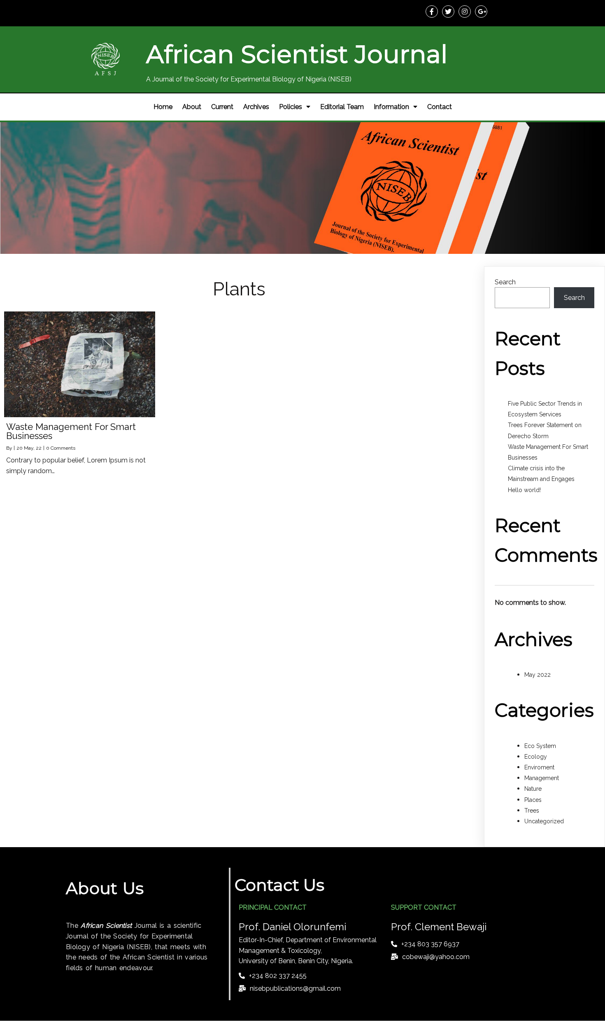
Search (505, 282)
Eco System (540, 746)
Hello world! (524, 490)
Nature (533, 788)
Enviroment (539, 767)
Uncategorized (544, 821)
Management (541, 778)
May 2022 (537, 674)
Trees (531, 810)
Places (533, 800)
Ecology (535, 756)
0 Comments (60, 448)
